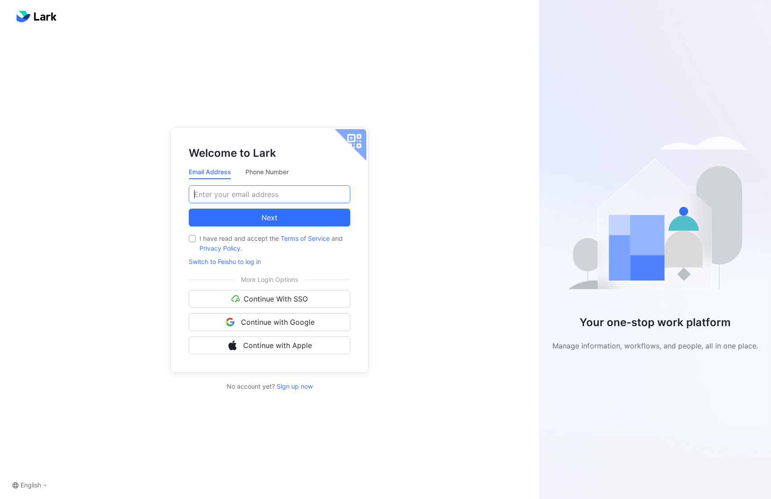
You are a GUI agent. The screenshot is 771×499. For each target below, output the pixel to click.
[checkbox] (192, 238)
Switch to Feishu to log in (225, 261)
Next (269, 217)
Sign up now (294, 386)
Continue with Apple (277, 345)
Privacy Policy (219, 248)
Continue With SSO (276, 298)
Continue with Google (278, 322)
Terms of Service (305, 238)
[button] (655, 217)
